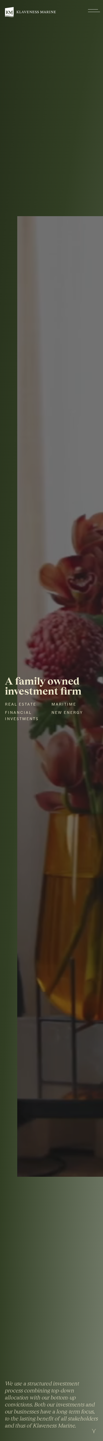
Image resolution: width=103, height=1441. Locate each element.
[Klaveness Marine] (30, 12)
